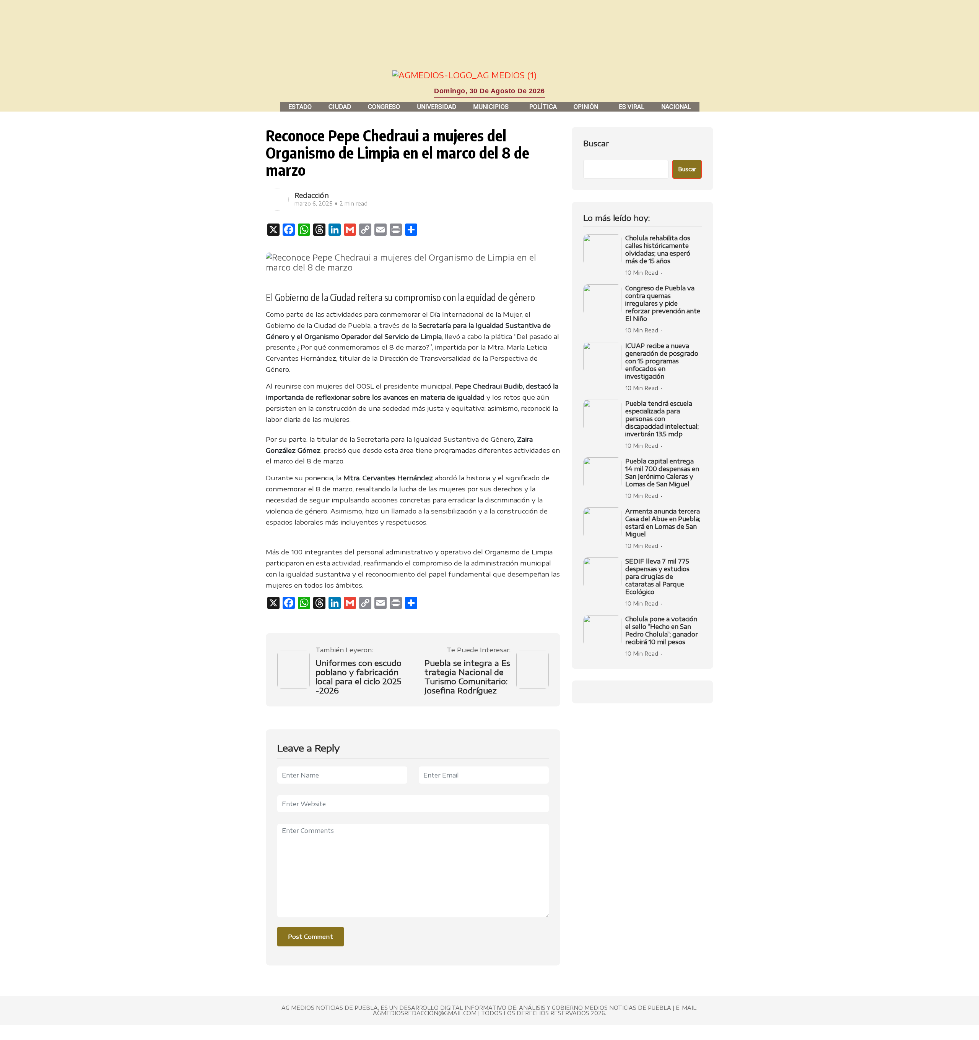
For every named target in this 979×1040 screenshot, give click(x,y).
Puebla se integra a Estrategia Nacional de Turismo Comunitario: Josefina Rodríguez (467, 676)
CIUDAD (340, 106)
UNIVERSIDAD (436, 106)
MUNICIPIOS (491, 106)
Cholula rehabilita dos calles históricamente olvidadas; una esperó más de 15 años (657, 249)
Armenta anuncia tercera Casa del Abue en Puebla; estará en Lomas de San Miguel (662, 522)
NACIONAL (676, 106)
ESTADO (300, 106)
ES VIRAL (631, 106)
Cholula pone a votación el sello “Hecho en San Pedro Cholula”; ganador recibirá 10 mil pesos (661, 630)
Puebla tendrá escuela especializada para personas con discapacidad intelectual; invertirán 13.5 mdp (662, 419)
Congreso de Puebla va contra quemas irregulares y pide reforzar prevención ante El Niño (662, 303)
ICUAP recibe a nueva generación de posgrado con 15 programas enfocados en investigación (661, 361)
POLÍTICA (543, 106)
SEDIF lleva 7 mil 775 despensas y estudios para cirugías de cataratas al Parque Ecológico (657, 576)
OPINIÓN (586, 106)
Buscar (596, 143)
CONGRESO (384, 106)
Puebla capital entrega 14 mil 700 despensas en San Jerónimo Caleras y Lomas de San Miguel (662, 472)
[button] (493, 107)
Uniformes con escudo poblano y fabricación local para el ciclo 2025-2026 (358, 676)
